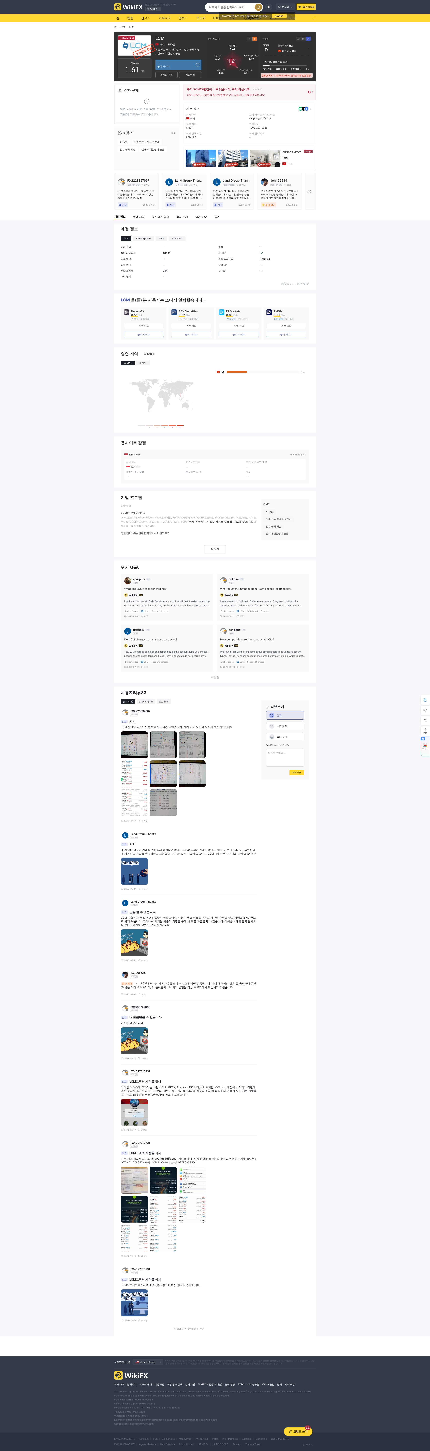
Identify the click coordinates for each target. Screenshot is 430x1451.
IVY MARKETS (230, 1438)
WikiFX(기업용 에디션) (210, 1384)
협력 (279, 1384)
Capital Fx (261, 1438)
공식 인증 (230, 1384)
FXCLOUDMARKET (124, 1444)
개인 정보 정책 (174, 1384)
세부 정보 (144, 325)
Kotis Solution (167, 1444)
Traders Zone (252, 1444)
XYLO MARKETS (280, 1438)
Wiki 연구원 (253, 1384)
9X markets (168, 1438)
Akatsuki (246, 1438)
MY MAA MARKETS (124, 1438)
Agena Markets (147, 1444)
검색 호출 (190, 1384)
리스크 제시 (145, 1384)
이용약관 (159, 1384)
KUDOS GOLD (220, 1444)
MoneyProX (185, 1438)
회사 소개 (119, 1384)
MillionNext (202, 1438)
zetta (215, 1438)
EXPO (241, 1384)
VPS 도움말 (268, 1384)
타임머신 (190, 74)
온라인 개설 (166, 74)
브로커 (122, 27)
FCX (155, 1438)
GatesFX (144, 1438)
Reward (237, 1444)
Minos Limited (186, 1444)
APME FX (203, 1444)
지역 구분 (290, 1384)
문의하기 (132, 1384)
